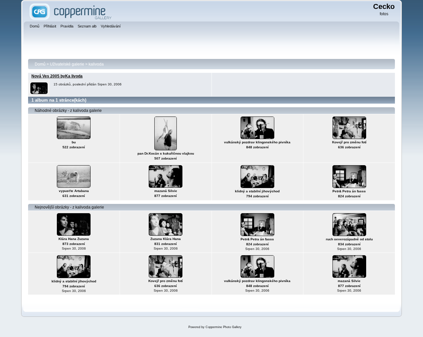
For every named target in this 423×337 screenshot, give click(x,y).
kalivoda (96, 64)
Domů (40, 64)
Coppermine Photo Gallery (224, 327)
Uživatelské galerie (67, 64)
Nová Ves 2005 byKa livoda (57, 76)
